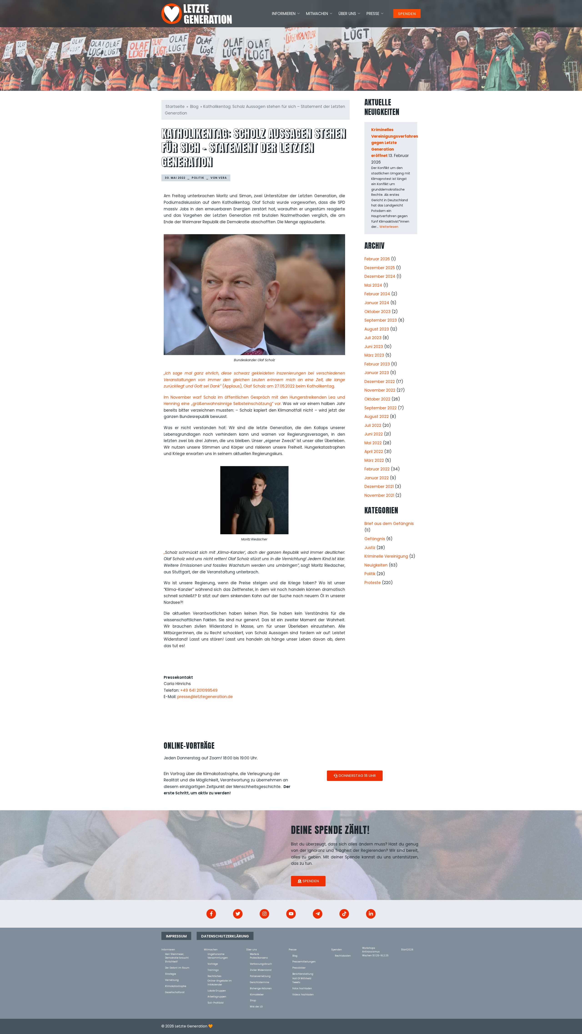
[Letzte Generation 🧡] (196, 13)
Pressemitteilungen (304, 961)
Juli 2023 (372, 338)
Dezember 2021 (379, 486)
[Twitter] (238, 914)
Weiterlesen (388, 226)
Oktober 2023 (377, 311)
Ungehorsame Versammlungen (218, 953)
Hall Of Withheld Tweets (301, 978)
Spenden (407, 13)
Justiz (369, 547)
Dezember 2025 (379, 268)
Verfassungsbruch (261, 963)
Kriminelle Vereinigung (386, 556)
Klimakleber (257, 994)
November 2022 (379, 390)
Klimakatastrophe (175, 985)
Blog (194, 106)
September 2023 (380, 320)
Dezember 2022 (379, 381)
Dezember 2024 (379, 276)
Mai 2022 (373, 443)
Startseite (175, 106)
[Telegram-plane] (317, 914)
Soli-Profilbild (215, 1002)
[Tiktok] (344, 914)
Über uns (347, 13)
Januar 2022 (376, 478)
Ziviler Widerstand (260, 969)
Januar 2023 (376, 372)
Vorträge (213, 963)
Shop (253, 1000)
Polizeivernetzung (260, 975)
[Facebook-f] (211, 914)
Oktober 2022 (377, 399)
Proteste (372, 582)
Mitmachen (317, 13)
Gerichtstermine (259, 982)
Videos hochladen (303, 994)
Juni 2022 (373, 434)
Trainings (213, 969)
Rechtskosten (343, 955)
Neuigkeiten (376, 565)
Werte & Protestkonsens (259, 953)
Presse (372, 13)
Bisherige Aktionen (261, 988)
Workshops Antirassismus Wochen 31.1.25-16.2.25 (375, 947)
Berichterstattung (302, 973)
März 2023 (374, 355)
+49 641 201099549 (199, 690)
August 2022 (376, 416)
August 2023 (376, 329)
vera (222, 178)
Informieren (284, 13)
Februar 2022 (377, 469)
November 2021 (379, 495)
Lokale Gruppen (217, 990)
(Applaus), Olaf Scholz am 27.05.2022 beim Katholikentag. (254, 379)
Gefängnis (374, 539)
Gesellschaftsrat (175, 992)
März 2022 (374, 460)
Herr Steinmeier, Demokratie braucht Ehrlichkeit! (177, 953)
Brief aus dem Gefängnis (389, 523)
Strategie (170, 973)
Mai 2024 (373, 285)
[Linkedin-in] (371, 914)
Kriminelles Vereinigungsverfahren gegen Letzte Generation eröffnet (394, 142)
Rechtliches (214, 975)
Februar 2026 (377, 259)
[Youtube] (291, 914)
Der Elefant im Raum (177, 967)
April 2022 (373, 451)
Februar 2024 (377, 294)
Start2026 (407, 949)
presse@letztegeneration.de (205, 696)
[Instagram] (264, 914)
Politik (198, 178)
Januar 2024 (376, 303)
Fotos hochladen (302, 988)
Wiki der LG (256, 1006)
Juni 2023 (373, 346)
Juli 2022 (372, 425)
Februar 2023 (377, 364)
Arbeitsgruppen (217, 996)
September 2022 (380, 408)
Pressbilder (299, 967)
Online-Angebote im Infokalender (220, 980)
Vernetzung (172, 979)
